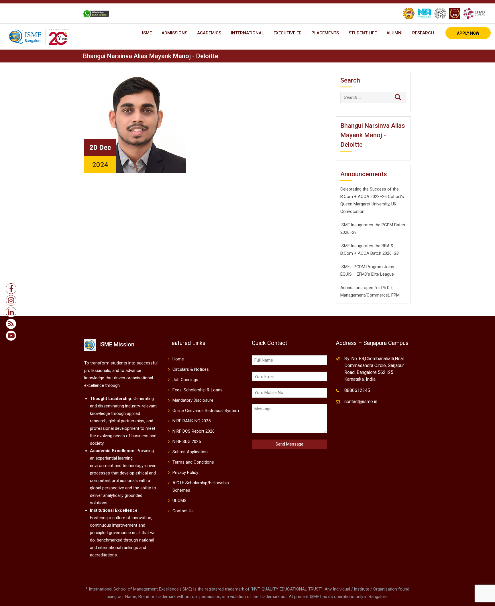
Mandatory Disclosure (192, 400)
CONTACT (65, 13)
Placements (325, 33)
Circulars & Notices (190, 369)
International (247, 33)
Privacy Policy (185, 472)
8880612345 (357, 390)
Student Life (363, 33)
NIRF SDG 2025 (186, 441)
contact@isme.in (360, 401)
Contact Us (183, 510)
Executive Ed (288, 33)
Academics (209, 33)
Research (423, 33)
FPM (395, 295)
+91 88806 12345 (32, 13)
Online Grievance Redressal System (205, 410)
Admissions (174, 33)
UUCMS (179, 500)
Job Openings (185, 379)
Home (178, 359)
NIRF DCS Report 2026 (193, 431)
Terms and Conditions (193, 462)
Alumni (394, 33)
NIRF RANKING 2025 (191, 420)
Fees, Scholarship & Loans (197, 390)
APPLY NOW (468, 33)
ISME (147, 33)
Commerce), (378, 295)
